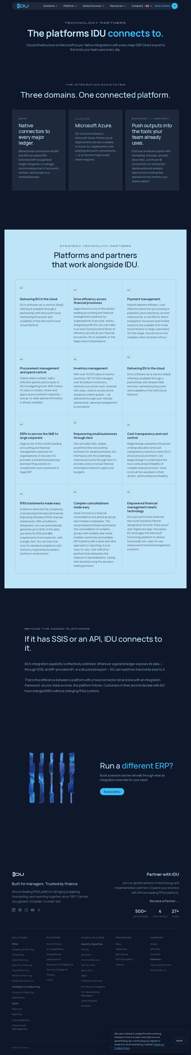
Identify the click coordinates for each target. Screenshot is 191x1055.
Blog (118, 944)
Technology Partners (160, 965)
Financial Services (90, 959)
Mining (85, 949)
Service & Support (57, 969)
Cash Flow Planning (22, 965)
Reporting (17, 1014)
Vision (153, 944)
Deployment (54, 959)
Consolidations (21, 1020)
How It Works (54, 944)
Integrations (54, 954)
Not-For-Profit (88, 965)
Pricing (51, 974)
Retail (84, 975)
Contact (155, 954)
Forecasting (18, 954)
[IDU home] (22, 6)
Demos (120, 964)
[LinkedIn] (13, 911)
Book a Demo (112, 791)
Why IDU (155, 949)
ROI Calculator (124, 959)
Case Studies (89, 1000)
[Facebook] (20, 911)
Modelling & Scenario (22, 980)
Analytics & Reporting (23, 992)
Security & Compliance (60, 964)
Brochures (122, 954)
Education (86, 954)
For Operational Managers (90, 993)
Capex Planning (20, 959)
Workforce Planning (22, 975)
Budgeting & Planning (23, 949)
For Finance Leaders (93, 986)
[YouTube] (32, 911)
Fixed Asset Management (20, 1027)
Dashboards (18, 997)
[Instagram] (26, 911)
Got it (179, 1040)
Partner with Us (158, 970)
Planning (16, 1009)
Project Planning (20, 970)
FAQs (50, 979)
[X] (39, 911)
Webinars (121, 949)
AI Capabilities (55, 949)
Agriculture (87, 970)
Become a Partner (164, 901)
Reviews (86, 1005)
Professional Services (91, 980)
